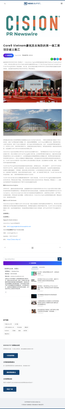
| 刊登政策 (24, 404)
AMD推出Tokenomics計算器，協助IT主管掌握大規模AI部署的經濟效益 (48, 279)
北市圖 (16, 324)
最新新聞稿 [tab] (42, 267)
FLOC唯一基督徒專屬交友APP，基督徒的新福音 (48, 272)
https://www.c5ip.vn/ (14, 239)
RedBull (7, 330)
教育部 (25, 330)
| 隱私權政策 (35, 404)
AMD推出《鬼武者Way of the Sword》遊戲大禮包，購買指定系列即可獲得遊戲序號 (48, 287)
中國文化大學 (8, 324)
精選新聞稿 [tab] (35, 267)
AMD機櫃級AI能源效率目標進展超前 (47, 294)
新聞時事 (30, 55)
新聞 (25, 55)
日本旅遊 (19, 327)
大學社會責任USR (9, 327)
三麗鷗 (13, 330)
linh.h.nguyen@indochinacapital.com (19, 226)
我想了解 (10, 389)
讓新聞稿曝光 (11, 372)
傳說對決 (7, 334)
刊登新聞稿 (10, 356)
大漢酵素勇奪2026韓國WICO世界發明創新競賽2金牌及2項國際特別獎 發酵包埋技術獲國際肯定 (48, 302)
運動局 (26, 327)
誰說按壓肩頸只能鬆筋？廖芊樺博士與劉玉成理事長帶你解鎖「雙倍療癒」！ (48, 310)
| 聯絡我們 (40, 404)
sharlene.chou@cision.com (17, 276)
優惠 (19, 330)
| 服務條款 (29, 404)
